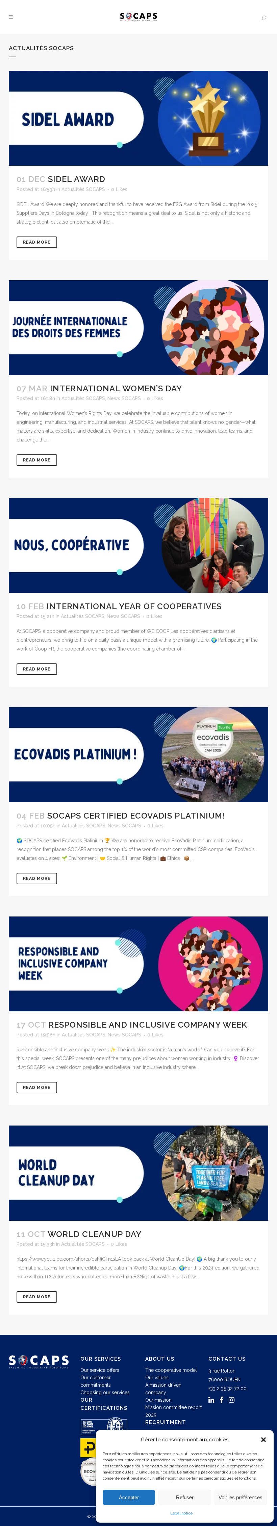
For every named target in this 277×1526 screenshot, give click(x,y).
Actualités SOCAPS (83, 189)
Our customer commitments (95, 1381)
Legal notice (181, 1513)
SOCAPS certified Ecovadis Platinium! (136, 816)
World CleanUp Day (95, 1234)
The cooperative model (171, 1370)
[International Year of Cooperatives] (138, 545)
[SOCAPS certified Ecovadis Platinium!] (138, 754)
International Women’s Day (116, 388)
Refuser (185, 1497)
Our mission (158, 1400)
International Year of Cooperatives (134, 606)
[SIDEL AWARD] (138, 118)
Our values (157, 1377)
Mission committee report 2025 (173, 1411)
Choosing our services (105, 1392)
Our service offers (99, 1370)
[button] (263, 1439)
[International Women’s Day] (138, 327)
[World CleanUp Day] (138, 1173)
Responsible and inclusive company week (147, 1025)
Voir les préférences (240, 1497)
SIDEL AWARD (76, 179)
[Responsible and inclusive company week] (138, 963)
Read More (37, 242)
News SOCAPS (124, 398)
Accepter (129, 1497)
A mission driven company (163, 1388)
